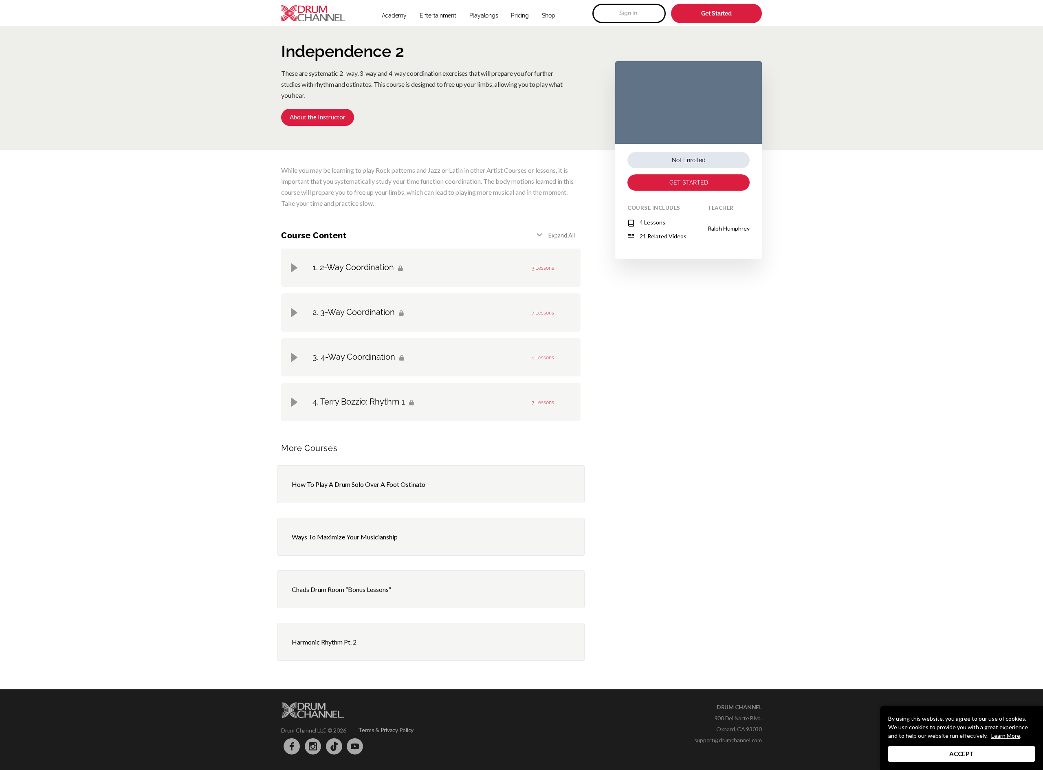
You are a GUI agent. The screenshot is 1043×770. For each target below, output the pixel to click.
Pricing (519, 15)
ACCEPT (961, 753)
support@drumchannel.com (728, 740)
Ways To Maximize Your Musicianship (345, 537)
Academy (394, 15)
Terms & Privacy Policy (386, 729)
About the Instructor (317, 117)
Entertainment (438, 15)
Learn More (1005, 735)
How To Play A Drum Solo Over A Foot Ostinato (358, 484)
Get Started (716, 13)
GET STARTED (688, 182)
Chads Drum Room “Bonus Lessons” (341, 589)
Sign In (628, 13)
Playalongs (483, 15)
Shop (548, 15)
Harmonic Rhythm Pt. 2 (324, 642)
